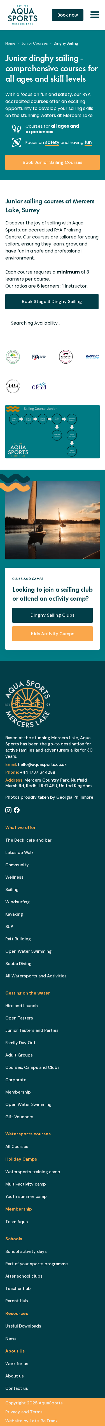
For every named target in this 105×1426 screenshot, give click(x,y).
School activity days (26, 1251)
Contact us (16, 1388)
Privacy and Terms (24, 1412)
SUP (9, 926)
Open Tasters (19, 1018)
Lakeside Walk (19, 852)
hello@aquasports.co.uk (36, 764)
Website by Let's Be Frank (31, 1421)
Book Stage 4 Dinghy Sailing (52, 301)
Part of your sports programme (36, 1264)
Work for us (16, 1364)
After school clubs (24, 1276)
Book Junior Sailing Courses (52, 162)
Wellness (14, 877)
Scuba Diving (18, 963)
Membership (18, 1092)
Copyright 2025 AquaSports (34, 1403)
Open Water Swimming (28, 951)
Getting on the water (27, 993)
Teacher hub (18, 1288)
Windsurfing (17, 902)
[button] (95, 15)
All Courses (16, 1146)
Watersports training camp (32, 1172)
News (11, 1338)
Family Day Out (20, 1043)
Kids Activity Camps (52, 634)
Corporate (15, 1080)
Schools (13, 1239)
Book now (67, 15)
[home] (24, 15)
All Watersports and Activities (36, 976)
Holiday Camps (21, 1159)
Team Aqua (16, 1222)
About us (14, 1376)
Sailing (11, 889)
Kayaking (14, 914)
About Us (15, 1351)
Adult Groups (19, 1055)
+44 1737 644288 (30, 772)
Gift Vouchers (19, 1117)
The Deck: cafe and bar (28, 840)
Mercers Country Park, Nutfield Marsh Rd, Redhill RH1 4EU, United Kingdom (48, 783)
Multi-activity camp (25, 1184)
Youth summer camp (26, 1196)
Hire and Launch (21, 1006)
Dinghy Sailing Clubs (52, 615)
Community (17, 865)
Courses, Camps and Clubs (32, 1067)
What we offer (20, 827)
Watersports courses (28, 1134)
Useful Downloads (23, 1326)
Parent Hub (16, 1301)
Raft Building (18, 939)
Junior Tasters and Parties (32, 1030)
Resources (16, 1313)
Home (10, 43)
